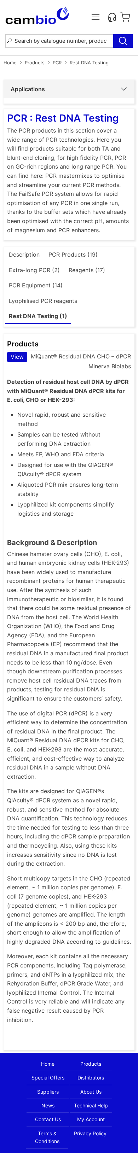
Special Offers (47, 1078)
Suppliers (48, 1092)
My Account (91, 1119)
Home (10, 62)
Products (35, 62)
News (47, 1105)
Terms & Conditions (47, 1137)
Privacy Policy (90, 1133)
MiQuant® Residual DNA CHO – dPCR (71, 356)
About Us (91, 1092)
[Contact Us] (112, 17)
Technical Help (91, 1105)
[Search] (123, 41)
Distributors (90, 1078)
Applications (28, 89)
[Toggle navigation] (95, 17)
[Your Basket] (125, 17)
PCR (57, 62)
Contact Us (48, 1119)
